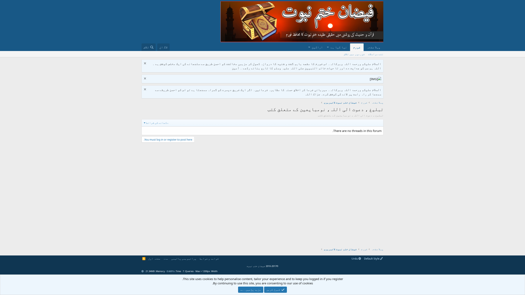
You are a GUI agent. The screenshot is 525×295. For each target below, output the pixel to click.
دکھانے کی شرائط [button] (157, 123)
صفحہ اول (154, 258)
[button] (328, 47)
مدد (165, 258)
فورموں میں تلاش (354, 54)
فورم (357, 47)
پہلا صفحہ (373, 47)
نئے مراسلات (375, 54)
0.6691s (171, 271)
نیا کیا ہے (339, 47)
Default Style (372, 258)
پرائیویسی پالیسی (183, 258)
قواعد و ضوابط (209, 258)
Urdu (355, 258)
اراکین (317, 47)
